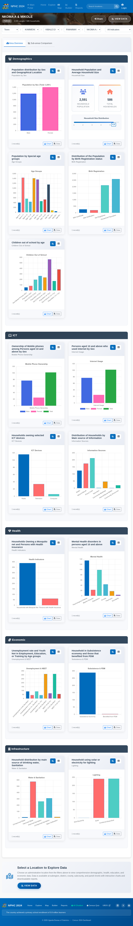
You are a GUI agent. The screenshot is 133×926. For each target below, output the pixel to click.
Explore (51, 5)
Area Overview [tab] (16, 43)
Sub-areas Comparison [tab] (41, 43)
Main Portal (31, 6)
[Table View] (58, 70)
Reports (79, 8)
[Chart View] (53, 70)
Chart (48, 144)
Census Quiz (93, 905)
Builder (68, 8)
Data (58, 144)
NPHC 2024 (17, 6)
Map (60, 8)
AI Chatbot (78, 905)
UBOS (105, 905)
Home (43, 5)
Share (99, 19)
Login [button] (124, 8)
